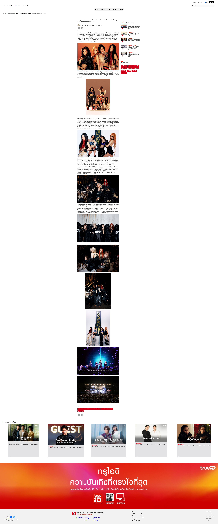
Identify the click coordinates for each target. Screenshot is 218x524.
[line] (8, 517)
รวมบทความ (102, 9)
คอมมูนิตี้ (142, 519)
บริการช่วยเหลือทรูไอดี (136, 520)
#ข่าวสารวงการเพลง (96, 409)
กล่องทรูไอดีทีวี (134, 519)
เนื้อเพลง (121, 9)
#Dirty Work (89, 409)
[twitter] (14, 517)
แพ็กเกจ (142, 517)
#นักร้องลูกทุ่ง (136, 68)
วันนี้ (4, 5)
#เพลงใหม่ (129, 70)
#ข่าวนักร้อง (103, 409)
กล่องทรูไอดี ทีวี (200, 2)
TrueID (7, 2)
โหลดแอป (194, 2)
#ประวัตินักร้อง (136, 65)
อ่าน (15, 5)
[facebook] (11, 517)
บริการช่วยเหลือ (209, 518)
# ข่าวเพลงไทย (130, 25)
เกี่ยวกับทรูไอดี (208, 511)
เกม (19, 5)
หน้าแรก (96, 9)
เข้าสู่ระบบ (211, 2)
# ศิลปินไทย (51, 446)
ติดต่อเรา (207, 520)
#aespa (79, 409)
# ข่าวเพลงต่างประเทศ (132, 45)
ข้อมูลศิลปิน (115, 9)
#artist (122, 68)
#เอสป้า (84, 409)
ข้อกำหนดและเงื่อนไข (209, 514)
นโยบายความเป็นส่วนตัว (210, 516)
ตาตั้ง (23, 5)
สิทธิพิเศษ (11, 5)
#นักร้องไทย (130, 65)
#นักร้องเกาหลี (80, 411)
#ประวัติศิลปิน (123, 70)
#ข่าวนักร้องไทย (123, 65)
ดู (7, 5)
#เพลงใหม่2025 (109, 409)
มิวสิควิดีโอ (109, 9)
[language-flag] (205, 2)
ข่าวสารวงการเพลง (11, 13)
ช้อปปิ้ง (133, 517)
